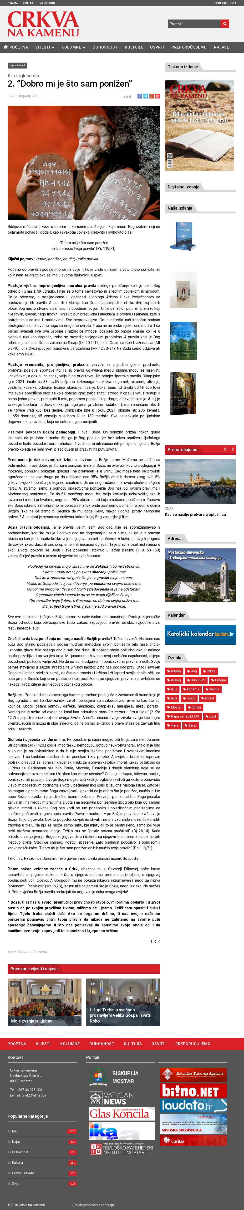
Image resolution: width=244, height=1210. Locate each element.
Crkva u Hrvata (23, 1173)
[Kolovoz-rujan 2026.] (199, 125)
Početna (19, 47)
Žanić (192, 725)
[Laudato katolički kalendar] (200, 643)
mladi (191, 698)
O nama (13, 3)
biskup (176, 671)
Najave (221, 47)
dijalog (176, 680)
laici (174, 698)
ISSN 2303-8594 (225, 3)
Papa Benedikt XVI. (185, 716)
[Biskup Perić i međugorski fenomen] (183, 394)
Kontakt (29, 3)
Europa (220, 680)
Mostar (176, 707)
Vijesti (42, 47)
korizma (193, 689)
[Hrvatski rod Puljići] (183, 341)
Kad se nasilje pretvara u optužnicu (195, 514)
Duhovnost (105, 47)
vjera (174, 725)
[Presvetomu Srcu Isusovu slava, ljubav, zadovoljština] (183, 290)
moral (209, 698)
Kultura (134, 47)
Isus (174, 689)
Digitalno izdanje (183, 186)
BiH (14, 983)
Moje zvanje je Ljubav (31, 1020)
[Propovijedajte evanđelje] (183, 236)
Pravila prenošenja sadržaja (93, 1205)
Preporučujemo (189, 47)
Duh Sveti (198, 680)
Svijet (16, 1183)
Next (232, 449)
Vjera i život (17, 65)
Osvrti (157, 47)
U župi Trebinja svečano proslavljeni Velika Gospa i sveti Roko (120, 1015)
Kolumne (71, 47)
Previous (225, 449)
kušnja (214, 689)
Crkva (211, 671)
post (212, 716)
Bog (194, 671)
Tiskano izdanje (183, 66)
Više (200, 486)
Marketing (47, 3)
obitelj (196, 707)
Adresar (175, 538)
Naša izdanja (180, 208)
